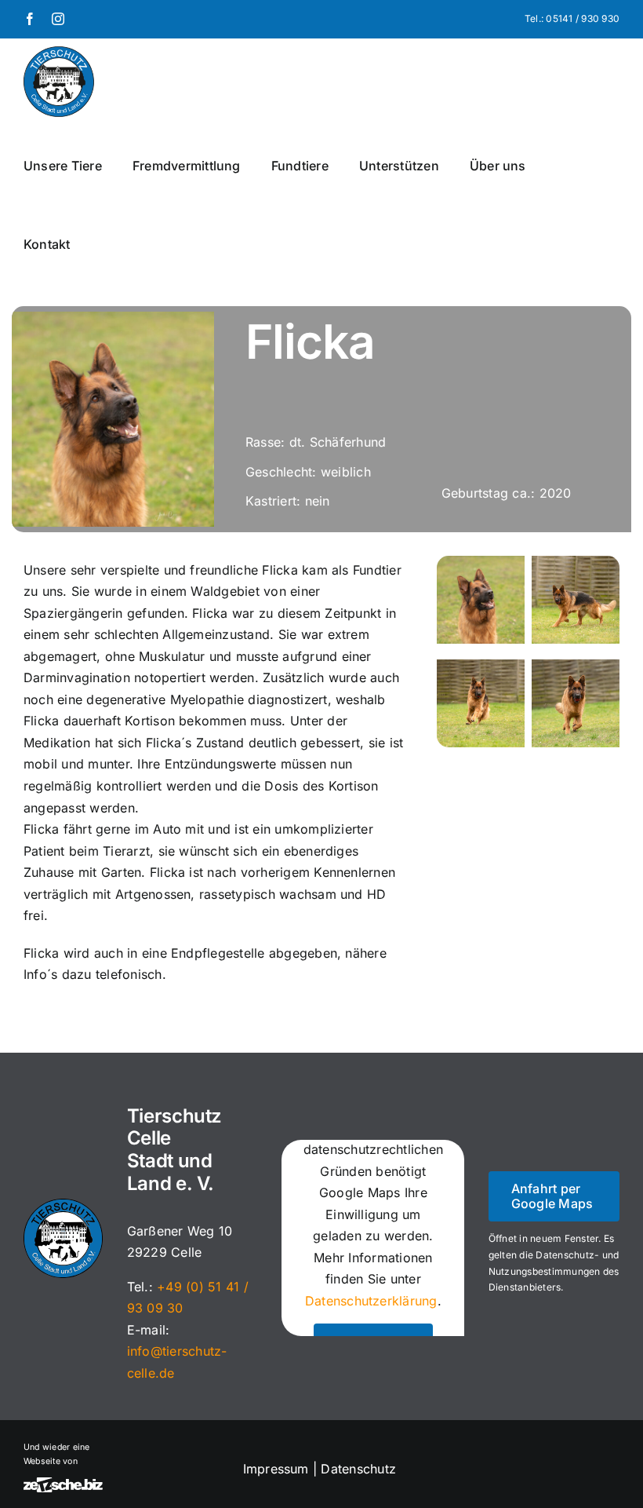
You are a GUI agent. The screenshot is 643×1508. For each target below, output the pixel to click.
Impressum (276, 1469)
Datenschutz (360, 1469)
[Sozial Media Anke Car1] (575, 562)
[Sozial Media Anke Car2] (481, 666)
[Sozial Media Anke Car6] (481, 562)
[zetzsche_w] (63, 1484)
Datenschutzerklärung (371, 1301)
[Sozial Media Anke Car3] (575, 666)
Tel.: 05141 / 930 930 (572, 18)
